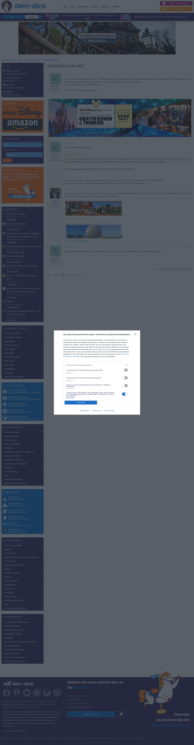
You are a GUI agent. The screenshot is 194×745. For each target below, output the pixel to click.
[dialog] (97, 372)
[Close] (136, 335)
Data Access (97, 410)
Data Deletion (84, 410)
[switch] (125, 370)
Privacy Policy (110, 410)
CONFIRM (81, 402)
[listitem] (97, 365)
